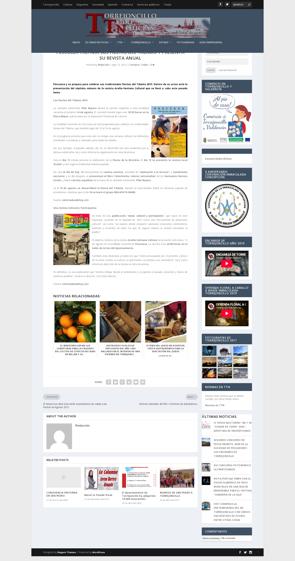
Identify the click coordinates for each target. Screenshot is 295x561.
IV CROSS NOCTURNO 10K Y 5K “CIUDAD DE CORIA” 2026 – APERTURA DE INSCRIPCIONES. (233, 426)
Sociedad (98, 4)
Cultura (67, 4)
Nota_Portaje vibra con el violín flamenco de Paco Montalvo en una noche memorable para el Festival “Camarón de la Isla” (233, 486)
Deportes (82, 4)
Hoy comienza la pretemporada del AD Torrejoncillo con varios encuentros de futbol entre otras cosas (232, 512)
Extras (163, 42)
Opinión (113, 4)
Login (210, 70)
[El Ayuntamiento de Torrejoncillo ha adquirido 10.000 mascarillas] (139, 477)
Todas (168, 4)
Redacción (103, 64)
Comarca (127, 4)
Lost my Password (227, 70)
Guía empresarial (211, 42)
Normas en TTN (214, 405)
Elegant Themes (66, 552)
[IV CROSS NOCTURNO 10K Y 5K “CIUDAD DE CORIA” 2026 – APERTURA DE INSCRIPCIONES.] (206, 425)
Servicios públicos (148, 4)
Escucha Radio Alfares (218, 158)
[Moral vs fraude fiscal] (101, 478)
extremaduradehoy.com (75, 200)
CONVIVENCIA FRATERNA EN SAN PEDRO (61, 494)
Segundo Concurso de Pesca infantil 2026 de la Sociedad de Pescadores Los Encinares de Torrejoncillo (231, 448)
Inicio (76, 42)
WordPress (98, 552)
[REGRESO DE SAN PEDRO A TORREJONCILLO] (177, 477)
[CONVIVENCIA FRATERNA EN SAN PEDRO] (63, 477)
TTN (119, 42)
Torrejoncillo (51, 4)
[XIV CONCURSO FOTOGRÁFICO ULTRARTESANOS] (206, 467)
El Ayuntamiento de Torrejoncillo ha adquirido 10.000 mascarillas (139, 495)
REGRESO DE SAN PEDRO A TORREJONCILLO (176, 494)
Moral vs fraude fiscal (98, 495)
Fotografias (185, 42)
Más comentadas (228, 538)
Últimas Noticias (96, 42)
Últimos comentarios (211, 538)
